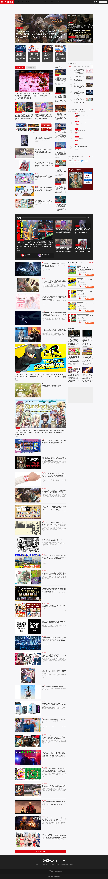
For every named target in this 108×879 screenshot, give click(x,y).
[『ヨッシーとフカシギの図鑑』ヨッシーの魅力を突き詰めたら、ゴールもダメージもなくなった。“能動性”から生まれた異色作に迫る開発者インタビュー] (74, 351)
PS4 (86, 160)
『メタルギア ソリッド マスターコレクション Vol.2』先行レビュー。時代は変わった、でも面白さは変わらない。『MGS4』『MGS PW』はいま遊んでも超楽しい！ (80, 25)
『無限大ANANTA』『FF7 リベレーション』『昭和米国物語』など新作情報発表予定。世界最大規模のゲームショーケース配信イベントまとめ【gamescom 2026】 (20, 56)
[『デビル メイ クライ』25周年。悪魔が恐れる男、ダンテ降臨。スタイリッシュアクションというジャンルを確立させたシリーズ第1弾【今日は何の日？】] (28, 807)
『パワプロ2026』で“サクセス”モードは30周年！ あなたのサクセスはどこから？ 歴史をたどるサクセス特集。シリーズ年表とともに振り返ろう (87, 359)
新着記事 (31, 68)
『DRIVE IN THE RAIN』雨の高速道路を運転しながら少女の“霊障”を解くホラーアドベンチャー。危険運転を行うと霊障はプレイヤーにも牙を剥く (54, 314)
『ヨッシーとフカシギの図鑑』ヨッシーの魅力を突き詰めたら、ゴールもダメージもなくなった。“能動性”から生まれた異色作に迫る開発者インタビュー (73, 359)
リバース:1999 (45, 383)
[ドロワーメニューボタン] (2, 2)
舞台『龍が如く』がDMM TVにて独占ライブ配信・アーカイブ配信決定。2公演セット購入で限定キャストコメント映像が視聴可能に (54, 459)
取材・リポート (44, 832)
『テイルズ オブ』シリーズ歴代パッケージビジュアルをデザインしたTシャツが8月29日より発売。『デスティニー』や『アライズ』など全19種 (54, 508)
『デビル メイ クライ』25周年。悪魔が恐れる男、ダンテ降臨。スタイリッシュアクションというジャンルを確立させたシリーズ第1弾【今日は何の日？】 (54, 803)
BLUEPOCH (44, 388)
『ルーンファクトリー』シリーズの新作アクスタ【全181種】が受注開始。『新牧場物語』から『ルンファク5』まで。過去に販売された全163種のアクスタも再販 (40, 432)
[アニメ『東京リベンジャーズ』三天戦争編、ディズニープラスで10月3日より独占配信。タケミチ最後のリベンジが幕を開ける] (24, 140)
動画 (52, 1)
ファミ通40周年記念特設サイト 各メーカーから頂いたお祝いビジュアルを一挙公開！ (54, 606)
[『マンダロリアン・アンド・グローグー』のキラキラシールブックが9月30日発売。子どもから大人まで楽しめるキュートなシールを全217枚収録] (24, 203)
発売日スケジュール (37, 1)
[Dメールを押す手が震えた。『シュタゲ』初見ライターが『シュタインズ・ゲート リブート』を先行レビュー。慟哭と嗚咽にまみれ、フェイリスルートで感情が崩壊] (60, 163)
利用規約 (52, 864)
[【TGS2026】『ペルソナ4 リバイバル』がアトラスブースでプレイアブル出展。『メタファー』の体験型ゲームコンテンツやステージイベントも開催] (40, 358)
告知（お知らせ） (72, 36)
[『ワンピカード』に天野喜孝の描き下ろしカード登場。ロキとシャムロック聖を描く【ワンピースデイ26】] (28, 725)
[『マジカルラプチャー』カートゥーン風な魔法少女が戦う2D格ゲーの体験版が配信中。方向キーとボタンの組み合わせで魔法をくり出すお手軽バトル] (24, 178)
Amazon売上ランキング (75, 262)
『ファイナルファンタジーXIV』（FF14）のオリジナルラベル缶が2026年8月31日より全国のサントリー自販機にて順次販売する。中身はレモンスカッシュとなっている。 (54, 444)
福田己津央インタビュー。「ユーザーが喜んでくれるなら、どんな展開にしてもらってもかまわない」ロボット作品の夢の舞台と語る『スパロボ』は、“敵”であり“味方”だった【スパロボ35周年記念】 (60, 56)
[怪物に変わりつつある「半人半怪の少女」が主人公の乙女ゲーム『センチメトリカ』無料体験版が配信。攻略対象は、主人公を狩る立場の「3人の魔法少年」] (24, 153)
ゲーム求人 (44, 1)
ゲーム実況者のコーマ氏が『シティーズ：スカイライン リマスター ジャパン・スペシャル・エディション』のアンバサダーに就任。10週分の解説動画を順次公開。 (54, 560)
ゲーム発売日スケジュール (75, 156)
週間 (79, 66)
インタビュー (59, 51)
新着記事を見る (40, 852)
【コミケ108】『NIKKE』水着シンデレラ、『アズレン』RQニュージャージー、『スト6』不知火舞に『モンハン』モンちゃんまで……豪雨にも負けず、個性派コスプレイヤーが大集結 (54, 836)
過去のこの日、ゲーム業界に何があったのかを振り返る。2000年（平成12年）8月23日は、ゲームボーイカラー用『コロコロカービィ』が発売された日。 (54, 774)
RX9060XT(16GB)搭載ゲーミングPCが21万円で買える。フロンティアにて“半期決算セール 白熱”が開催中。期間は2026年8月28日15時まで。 (54, 708)
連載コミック (44, 537)
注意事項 (57, 864)
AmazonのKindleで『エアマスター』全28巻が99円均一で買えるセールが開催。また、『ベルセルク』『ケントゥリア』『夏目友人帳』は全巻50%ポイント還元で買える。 (54, 741)
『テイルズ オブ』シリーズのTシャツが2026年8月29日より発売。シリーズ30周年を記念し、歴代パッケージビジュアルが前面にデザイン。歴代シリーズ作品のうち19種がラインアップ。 (54, 511)
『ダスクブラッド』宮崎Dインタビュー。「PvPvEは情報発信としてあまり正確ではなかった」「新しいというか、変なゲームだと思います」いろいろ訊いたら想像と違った (60, 98)
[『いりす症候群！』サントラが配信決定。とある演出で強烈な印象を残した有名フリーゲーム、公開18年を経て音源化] (28, 675)
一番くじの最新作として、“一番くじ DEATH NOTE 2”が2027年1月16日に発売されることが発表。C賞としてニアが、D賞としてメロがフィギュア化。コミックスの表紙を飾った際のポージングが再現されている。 (54, 334)
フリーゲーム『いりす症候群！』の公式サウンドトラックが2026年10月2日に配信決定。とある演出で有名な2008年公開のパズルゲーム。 (54, 675)
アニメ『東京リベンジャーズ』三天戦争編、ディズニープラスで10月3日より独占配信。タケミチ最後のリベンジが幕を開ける (44, 138)
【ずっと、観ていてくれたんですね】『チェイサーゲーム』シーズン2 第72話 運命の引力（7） (54, 540)
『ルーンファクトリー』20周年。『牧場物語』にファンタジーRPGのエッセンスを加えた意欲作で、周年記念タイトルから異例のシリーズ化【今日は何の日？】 (54, 573)
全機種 (70, 160)
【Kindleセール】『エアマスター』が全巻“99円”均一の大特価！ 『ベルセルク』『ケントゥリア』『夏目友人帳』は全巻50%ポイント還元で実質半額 (54, 737)
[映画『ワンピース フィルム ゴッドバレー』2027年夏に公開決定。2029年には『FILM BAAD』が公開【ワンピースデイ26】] (28, 626)
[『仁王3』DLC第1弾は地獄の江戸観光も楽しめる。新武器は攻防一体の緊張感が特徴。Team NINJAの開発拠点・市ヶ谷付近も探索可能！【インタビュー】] (60, 199)
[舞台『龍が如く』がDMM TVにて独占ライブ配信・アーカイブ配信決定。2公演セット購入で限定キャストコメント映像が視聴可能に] (28, 462)
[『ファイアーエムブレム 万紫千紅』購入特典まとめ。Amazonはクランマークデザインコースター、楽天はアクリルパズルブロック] (74, 370)
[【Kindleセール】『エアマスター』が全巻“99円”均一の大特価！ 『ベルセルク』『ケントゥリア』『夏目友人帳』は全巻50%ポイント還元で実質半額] (28, 741)
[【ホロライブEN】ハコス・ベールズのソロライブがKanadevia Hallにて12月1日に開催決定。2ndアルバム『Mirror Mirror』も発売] (24, 165)
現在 (70, 66)
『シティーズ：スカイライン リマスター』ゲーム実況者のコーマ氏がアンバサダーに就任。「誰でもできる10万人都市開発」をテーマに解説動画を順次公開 (54, 557)
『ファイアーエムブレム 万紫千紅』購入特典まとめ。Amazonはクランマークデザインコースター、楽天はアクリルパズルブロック (73, 378)
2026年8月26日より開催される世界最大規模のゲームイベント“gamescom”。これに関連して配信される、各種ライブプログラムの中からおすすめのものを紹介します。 (54, 642)
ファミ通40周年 (46, 603)
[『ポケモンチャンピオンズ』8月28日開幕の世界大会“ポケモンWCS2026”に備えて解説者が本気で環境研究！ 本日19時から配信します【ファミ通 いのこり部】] (24, 107)
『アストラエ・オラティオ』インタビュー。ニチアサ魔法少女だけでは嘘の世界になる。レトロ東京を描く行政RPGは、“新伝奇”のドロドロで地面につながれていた (60, 152)
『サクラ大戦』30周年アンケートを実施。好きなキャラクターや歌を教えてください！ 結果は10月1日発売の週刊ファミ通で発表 (34, 56)
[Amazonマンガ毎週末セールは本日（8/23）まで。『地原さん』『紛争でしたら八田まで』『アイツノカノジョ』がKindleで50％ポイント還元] (28, 659)
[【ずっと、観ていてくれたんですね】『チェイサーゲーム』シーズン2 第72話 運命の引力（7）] (28, 544)
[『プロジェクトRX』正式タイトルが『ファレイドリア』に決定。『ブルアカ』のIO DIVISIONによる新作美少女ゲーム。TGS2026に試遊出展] (28, 285)
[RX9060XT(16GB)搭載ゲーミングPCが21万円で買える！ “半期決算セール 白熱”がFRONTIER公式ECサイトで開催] (28, 708)
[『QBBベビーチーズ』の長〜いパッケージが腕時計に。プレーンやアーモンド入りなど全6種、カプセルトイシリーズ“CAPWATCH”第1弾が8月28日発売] (28, 479)
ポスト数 (87, 66)
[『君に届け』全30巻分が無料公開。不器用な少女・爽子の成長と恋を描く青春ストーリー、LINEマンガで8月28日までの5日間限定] (89, 71)
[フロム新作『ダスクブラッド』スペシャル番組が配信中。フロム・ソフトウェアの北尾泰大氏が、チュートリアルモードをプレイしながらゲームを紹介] (47, 48)
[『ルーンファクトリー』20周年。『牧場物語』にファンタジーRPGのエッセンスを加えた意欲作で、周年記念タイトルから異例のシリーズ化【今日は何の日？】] (28, 577)
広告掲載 (71, 864)
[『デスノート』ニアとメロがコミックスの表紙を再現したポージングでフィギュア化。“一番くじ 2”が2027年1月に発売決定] (28, 334)
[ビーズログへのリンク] (58, 871)
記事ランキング (72, 63)
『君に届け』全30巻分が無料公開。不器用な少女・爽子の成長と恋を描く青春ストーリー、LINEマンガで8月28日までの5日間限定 (79, 71)
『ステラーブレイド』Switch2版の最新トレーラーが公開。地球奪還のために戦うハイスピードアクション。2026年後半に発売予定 (79, 93)
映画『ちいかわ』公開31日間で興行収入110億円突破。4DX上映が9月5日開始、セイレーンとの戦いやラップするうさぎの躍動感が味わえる (43, 189)
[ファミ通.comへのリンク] (9, 2)
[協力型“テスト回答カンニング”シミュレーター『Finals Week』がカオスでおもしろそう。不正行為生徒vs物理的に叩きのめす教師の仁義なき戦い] (44, 107)
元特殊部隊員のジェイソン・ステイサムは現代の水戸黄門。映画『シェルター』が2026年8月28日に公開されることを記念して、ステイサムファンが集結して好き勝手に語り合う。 (54, 757)
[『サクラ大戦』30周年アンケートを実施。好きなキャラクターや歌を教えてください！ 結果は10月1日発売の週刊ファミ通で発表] (34, 48)
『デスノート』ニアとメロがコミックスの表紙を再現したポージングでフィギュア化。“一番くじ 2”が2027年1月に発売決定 (54, 331)
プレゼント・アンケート (34, 51)
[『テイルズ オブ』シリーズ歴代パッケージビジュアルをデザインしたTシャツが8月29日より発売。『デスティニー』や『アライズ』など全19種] (28, 511)
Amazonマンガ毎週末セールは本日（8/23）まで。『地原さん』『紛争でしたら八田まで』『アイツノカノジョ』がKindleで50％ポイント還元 (54, 655)
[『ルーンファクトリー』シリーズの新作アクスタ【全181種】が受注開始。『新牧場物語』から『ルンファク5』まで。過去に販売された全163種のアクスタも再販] (40, 413)
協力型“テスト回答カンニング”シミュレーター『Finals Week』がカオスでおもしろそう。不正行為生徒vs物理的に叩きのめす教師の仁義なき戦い (44, 116)
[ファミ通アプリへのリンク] (50, 871)
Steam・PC (71, 163)
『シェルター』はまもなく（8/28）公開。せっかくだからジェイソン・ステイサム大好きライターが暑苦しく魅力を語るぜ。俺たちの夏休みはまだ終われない (54, 754)
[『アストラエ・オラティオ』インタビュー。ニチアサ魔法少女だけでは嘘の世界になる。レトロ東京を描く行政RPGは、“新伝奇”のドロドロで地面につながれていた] (60, 145)
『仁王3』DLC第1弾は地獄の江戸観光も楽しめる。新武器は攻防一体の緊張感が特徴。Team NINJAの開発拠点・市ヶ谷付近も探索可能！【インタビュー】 (60, 207)
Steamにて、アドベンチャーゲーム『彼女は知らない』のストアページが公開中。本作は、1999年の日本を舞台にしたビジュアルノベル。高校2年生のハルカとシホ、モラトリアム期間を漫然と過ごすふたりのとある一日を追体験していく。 (54, 528)
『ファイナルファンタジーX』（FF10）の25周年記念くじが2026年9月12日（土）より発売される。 (54, 689)
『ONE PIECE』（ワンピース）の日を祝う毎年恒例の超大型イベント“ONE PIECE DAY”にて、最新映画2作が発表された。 (54, 626)
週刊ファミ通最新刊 (75, 170)
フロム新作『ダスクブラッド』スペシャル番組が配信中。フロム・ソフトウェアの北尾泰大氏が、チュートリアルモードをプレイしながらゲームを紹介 (47, 56)
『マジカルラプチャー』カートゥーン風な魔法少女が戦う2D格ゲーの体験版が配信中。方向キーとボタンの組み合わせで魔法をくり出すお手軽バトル (43, 176)
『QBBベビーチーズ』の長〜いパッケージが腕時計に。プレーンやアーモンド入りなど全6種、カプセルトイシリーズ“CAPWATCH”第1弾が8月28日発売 (54, 475)
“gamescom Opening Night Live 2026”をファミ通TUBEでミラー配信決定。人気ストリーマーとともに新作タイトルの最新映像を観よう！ (80, 39)
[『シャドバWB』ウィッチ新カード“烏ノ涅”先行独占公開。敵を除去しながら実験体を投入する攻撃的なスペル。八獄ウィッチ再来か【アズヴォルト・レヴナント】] (89, 85)
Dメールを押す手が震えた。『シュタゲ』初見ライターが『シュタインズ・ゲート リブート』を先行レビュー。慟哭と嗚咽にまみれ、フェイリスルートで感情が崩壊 (60, 171)
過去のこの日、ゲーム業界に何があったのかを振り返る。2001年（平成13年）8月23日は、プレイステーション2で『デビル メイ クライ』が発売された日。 (54, 806)
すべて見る (91, 63)
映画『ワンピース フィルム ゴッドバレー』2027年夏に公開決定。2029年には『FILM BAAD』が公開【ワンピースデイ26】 (54, 623)
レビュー (70, 22)
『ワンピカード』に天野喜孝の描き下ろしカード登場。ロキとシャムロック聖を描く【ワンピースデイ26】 (53, 721)
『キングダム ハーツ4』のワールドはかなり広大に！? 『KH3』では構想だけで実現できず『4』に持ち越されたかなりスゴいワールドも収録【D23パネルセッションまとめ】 (87, 378)
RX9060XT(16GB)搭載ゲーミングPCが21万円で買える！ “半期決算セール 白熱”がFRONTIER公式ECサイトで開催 (54, 705)
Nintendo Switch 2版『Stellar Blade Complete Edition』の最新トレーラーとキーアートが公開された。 (54, 268)
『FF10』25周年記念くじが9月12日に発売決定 (52, 687)
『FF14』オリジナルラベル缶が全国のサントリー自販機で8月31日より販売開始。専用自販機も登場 (54, 441)
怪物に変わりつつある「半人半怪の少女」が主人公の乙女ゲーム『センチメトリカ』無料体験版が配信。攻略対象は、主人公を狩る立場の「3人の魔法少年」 (43, 151)
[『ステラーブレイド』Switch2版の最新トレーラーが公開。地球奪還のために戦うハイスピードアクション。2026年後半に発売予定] (89, 92)
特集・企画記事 (57, 1)
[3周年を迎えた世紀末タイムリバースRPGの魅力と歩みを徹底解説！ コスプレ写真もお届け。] (28, 390)
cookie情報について (64, 864)
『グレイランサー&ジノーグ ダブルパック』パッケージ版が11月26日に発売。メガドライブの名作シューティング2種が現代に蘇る (33, 96)
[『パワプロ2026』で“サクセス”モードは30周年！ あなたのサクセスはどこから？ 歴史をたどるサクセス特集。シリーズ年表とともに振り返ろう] (87, 351)
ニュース (48, 1)
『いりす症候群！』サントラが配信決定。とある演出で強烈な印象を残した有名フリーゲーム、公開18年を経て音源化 (54, 672)
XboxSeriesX (77, 163)
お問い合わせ (37, 864)
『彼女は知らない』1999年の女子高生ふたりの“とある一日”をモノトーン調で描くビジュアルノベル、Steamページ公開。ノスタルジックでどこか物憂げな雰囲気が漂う (54, 524)
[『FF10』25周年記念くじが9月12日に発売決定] (28, 692)
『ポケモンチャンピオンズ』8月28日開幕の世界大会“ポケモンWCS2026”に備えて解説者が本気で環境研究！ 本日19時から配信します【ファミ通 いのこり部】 (24, 116)
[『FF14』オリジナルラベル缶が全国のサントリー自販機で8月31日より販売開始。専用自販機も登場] (28, 446)
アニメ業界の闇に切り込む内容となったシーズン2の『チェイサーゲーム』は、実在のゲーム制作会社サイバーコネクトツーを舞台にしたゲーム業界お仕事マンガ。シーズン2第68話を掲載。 (54, 543)
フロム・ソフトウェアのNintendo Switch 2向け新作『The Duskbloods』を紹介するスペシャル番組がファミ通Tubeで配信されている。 (54, 823)
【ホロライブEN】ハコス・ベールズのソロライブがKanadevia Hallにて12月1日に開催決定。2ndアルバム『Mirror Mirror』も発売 (44, 164)
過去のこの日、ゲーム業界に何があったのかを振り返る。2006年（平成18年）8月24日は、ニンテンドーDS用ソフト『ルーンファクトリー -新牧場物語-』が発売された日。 (54, 577)
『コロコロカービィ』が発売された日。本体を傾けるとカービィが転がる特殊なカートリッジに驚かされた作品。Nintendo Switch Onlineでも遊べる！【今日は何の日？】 (54, 770)
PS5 (26, 1)
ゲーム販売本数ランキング (75, 109)
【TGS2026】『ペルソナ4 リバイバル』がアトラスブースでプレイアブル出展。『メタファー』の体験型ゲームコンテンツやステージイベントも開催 (40, 377)
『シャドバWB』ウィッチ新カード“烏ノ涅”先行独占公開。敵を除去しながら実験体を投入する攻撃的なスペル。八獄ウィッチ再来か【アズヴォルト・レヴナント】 (41, 35)
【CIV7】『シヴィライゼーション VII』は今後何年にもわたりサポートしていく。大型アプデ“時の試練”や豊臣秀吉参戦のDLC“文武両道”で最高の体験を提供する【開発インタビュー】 (60, 189)
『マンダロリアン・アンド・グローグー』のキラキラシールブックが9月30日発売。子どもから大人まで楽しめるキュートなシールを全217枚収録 (44, 202)
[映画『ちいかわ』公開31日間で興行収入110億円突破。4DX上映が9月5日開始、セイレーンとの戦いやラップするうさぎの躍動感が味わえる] (24, 191)
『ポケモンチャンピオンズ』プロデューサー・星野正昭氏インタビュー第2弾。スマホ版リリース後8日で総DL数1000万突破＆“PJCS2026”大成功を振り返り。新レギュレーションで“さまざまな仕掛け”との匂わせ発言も (60, 134)
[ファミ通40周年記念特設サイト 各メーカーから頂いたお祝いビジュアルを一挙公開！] (28, 610)
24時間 (74, 66)
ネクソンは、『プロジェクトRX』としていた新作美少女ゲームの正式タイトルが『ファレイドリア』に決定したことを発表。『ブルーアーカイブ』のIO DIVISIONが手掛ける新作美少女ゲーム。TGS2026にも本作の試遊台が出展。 (54, 285)
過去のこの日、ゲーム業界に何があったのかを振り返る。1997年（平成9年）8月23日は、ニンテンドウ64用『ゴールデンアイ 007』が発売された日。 (54, 790)
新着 (16, 1)
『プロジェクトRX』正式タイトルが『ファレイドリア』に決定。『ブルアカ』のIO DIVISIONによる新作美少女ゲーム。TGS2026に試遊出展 (54, 281)
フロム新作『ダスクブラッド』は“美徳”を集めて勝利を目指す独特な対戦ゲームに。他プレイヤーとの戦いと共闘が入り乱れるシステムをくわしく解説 (60, 116)
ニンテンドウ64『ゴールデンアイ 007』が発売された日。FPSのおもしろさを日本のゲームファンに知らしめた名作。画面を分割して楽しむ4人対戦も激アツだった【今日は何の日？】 (54, 786)
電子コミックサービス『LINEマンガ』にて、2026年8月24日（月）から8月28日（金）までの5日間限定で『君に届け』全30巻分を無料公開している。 (54, 301)
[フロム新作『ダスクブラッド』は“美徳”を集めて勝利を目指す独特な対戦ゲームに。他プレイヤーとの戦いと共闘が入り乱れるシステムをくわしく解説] (60, 108)
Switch (23, 1)
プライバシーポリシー (45, 864)
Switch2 (19, 1)
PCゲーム (30, 1)
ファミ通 (43, 608)
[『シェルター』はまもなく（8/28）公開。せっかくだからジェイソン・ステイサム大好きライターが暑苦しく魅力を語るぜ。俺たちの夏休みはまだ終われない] (28, 757)
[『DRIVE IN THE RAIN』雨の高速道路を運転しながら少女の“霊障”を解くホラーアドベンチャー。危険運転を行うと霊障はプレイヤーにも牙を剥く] (28, 318)
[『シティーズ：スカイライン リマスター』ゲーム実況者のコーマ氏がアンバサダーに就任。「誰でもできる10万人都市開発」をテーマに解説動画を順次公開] (28, 561)
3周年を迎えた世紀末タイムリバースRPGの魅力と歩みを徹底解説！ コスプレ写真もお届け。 (53, 386)
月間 (82, 66)
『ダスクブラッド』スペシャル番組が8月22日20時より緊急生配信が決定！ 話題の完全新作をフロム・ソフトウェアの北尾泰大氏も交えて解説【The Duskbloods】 (60, 80)
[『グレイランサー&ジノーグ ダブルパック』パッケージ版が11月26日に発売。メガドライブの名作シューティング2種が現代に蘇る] (34, 81)
